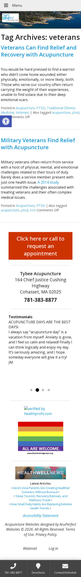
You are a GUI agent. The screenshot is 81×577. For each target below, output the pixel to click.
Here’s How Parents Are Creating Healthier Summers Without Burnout (41, 490)
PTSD (40, 108)
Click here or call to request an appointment (40, 246)
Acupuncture (25, 108)
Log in (53, 548)
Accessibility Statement (40, 515)
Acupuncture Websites (22, 524)
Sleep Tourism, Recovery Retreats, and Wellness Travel (42, 498)
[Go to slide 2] (37, 390)
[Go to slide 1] (31, 390)
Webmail (30, 548)
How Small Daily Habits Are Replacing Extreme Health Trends (41, 506)
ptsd (75, 112)
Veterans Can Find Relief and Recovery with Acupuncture (38, 51)
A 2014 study (48, 182)
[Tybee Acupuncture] (40, 20)
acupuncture (61, 112)
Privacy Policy (46, 534)
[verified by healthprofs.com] (40, 414)
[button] (6, 121)
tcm (33, 210)
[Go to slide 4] (49, 390)
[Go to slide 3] (43, 390)
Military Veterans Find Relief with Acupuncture (38, 143)
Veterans (22, 112)
